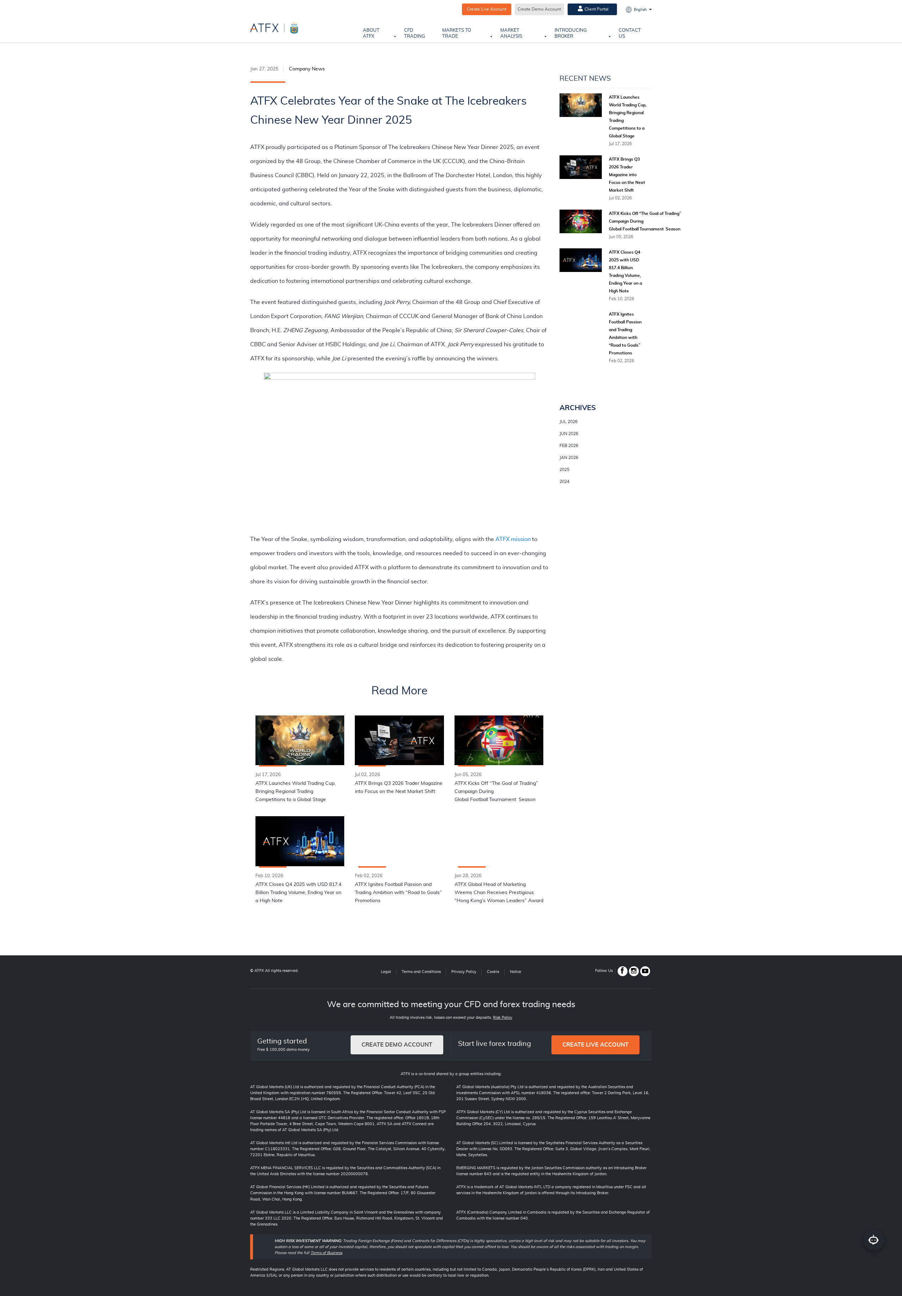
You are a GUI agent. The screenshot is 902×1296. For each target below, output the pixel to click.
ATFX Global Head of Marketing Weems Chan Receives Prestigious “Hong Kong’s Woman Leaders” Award (499, 892)
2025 (564, 469)
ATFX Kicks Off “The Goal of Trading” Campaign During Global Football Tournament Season (496, 791)
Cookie (493, 972)
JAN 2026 (569, 457)
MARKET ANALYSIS (511, 33)
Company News (307, 69)
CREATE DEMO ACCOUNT (397, 1045)
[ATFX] (274, 28)
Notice (515, 972)
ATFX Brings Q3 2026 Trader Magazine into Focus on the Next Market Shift (399, 787)
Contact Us (630, 33)
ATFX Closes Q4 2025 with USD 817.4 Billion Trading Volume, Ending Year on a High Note (298, 892)
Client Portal (596, 9)
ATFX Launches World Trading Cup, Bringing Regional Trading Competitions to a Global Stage (295, 791)
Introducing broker (571, 33)
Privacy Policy (463, 972)
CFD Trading (414, 33)
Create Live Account (486, 9)
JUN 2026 (569, 434)
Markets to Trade (456, 33)
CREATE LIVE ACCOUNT (595, 1045)
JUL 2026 (568, 422)
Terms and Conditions (421, 972)
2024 (564, 481)
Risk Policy (502, 1017)
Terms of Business (326, 1253)
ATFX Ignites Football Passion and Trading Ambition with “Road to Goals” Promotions (398, 892)
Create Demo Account (539, 9)
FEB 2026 (569, 446)
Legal (386, 972)
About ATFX (371, 33)
